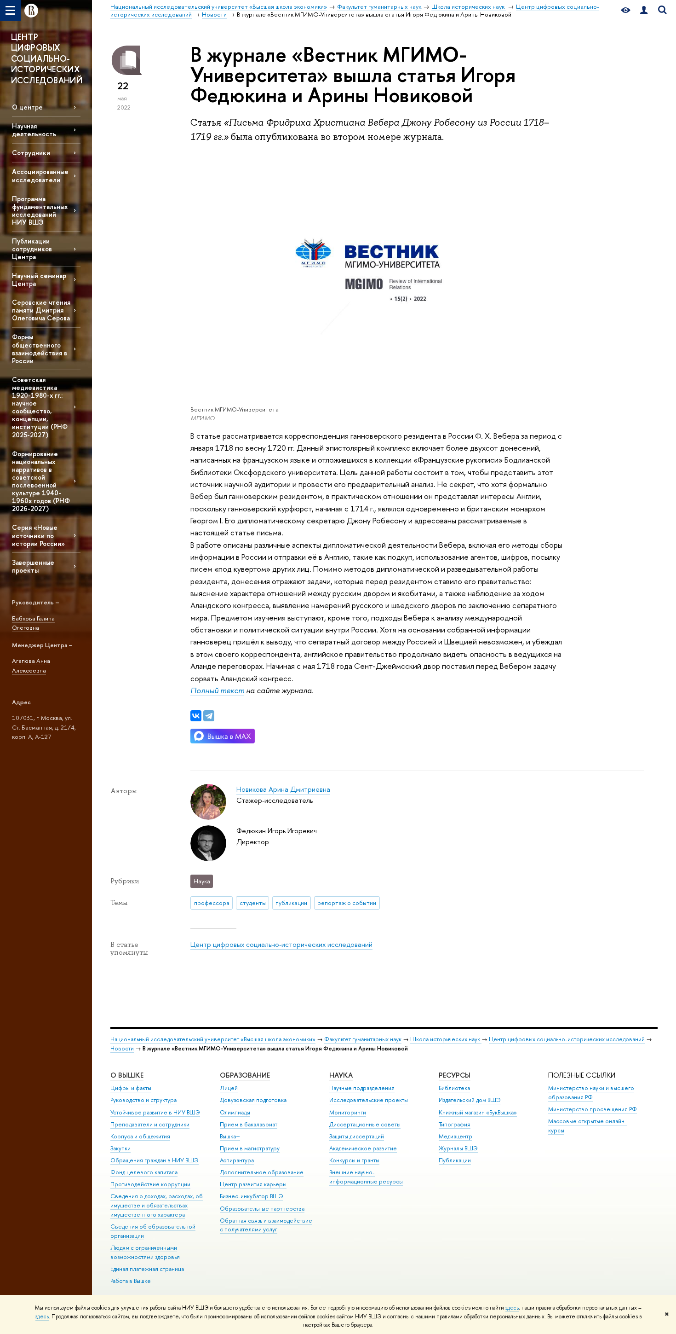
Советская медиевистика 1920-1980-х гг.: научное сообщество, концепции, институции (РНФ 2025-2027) (40, 407)
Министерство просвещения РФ (592, 1109)
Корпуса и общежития (140, 1136)
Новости (122, 1048)
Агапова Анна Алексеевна (31, 665)
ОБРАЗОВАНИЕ (245, 1075)
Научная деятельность (34, 130)
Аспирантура (237, 1160)
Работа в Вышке (130, 1281)
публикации (291, 903)
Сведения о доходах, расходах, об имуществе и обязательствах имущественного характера (156, 1205)
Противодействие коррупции (150, 1184)
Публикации (455, 1160)
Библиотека (454, 1088)
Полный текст (217, 690)
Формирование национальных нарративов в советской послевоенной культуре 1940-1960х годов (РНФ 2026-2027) (41, 481)
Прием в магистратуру (250, 1148)
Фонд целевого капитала (144, 1172)
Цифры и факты (130, 1088)
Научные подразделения (362, 1088)
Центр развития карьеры (253, 1184)
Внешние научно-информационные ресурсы (366, 1176)
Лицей (229, 1088)
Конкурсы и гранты (354, 1160)
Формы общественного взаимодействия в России (39, 348)
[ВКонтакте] (195, 715)
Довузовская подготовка (253, 1100)
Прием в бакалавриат (248, 1124)
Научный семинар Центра (39, 279)
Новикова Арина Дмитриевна (283, 789)
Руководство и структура (143, 1100)
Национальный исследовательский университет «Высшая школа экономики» (212, 1039)
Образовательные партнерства (262, 1208)
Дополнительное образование (262, 1172)
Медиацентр (455, 1136)
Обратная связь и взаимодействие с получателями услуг (266, 1225)
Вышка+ (230, 1136)
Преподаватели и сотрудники (149, 1124)
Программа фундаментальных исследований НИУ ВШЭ (40, 210)
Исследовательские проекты (368, 1100)
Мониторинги (347, 1112)
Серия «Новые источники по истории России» (38, 535)
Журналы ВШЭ (458, 1148)
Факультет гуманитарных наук (362, 1039)
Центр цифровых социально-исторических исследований (281, 944)
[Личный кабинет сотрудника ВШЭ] (644, 10)
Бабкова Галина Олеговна (33, 623)
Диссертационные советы (365, 1124)
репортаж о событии (346, 903)
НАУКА (341, 1075)
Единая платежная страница (147, 1269)
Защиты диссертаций (356, 1136)
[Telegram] (208, 715)
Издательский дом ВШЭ (470, 1100)
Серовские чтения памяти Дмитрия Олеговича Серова (41, 310)
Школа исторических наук (445, 1039)
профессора (211, 903)
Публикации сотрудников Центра (32, 249)
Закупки (120, 1148)
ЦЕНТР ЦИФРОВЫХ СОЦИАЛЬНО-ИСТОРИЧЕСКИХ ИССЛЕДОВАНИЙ (46, 58)
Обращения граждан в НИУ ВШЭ (154, 1160)
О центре (27, 107)
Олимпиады (235, 1112)
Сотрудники (31, 152)
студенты (253, 903)
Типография (454, 1124)
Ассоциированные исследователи (40, 175)
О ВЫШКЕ (126, 1075)
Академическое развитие (363, 1148)
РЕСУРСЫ (454, 1075)
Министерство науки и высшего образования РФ (591, 1092)
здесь (512, 1307)
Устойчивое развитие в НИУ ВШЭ (155, 1112)
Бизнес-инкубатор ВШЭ (251, 1196)
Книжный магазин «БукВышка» (478, 1112)
